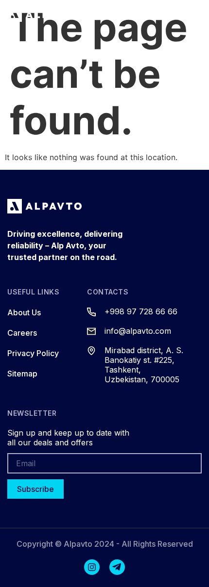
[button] (151, 14)
